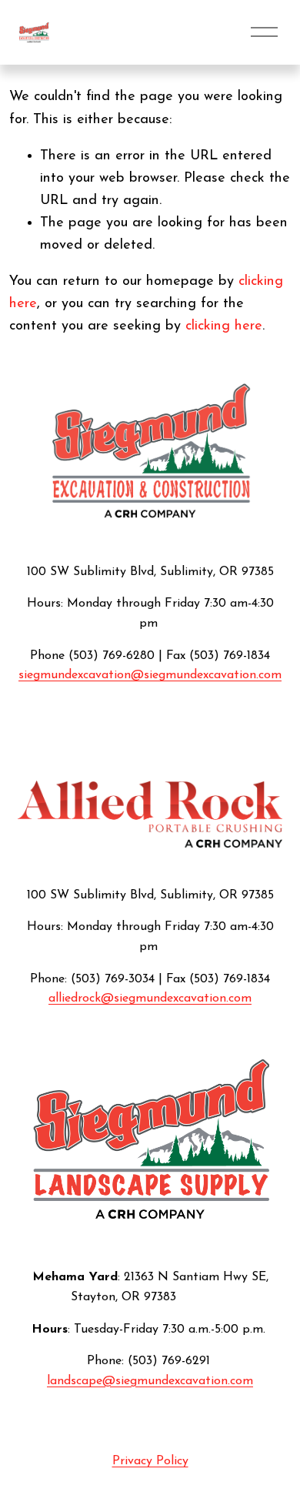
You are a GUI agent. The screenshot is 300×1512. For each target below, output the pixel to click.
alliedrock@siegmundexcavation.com (150, 998)
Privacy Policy (150, 1461)
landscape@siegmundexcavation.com (150, 1381)
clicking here (223, 326)
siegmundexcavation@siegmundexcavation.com (150, 675)
